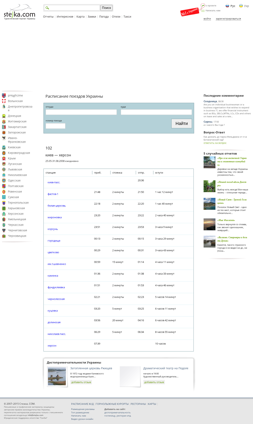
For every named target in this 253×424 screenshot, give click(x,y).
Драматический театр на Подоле (165, 368)
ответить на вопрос (215, 142)
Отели (116, 16)
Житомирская (17, 121)
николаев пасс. (57, 334)
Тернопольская (18, 202)
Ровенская (15, 191)
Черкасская (16, 225)
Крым (12, 158)
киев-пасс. (54, 182)
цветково (53, 252)
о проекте (211, 5)
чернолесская (56, 299)
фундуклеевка (56, 287)
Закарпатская (17, 127)
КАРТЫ (152, 404)
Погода (104, 16)
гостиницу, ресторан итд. (117, 415)
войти (207, 18)
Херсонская (16, 213)
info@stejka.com (35, 415)
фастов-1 (53, 194)
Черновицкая (17, 236)
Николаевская (17, 175)
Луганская (15, 164)
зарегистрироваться (228, 18)
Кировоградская (19, 153)
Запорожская (17, 132)
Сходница (210, 101)
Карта (80, 16)
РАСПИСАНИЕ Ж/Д (82, 404)
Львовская (15, 169)
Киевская (14, 147)
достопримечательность (117, 412)
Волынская (15, 101)
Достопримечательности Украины (74, 362)
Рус (232, 6)
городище (54, 240)
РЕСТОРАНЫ (138, 404)
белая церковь (57, 205)
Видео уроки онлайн (82, 418)
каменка (53, 275)
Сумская (13, 197)
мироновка (55, 217)
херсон (52, 345)
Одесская (14, 180)
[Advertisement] (126, 56)
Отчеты (48, 16)
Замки (92, 16)
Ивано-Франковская (17, 140)
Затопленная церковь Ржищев (91, 368)
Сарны (208, 121)
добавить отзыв (81, 382)
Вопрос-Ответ (214, 132)
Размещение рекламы (82, 409)
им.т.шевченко (57, 264)
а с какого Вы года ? (214, 124)
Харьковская (16, 208)
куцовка (53, 310)
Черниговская (17, 230)
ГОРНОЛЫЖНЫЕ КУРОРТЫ (112, 404)
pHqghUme (15, 95)
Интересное (65, 16)
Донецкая (14, 116)
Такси (127, 16)
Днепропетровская (20, 108)
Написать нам (213, 10)
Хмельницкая (17, 219)
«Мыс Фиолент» (226, 220)
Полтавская (16, 186)
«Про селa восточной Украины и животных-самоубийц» (232, 161)
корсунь (53, 229)
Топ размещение (80, 412)
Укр (246, 6)
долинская (54, 322)
